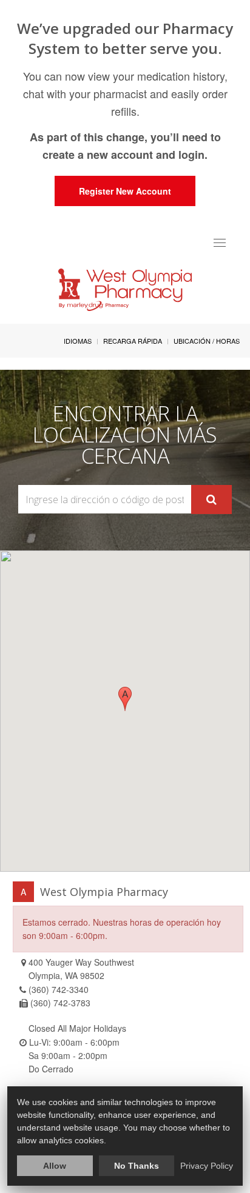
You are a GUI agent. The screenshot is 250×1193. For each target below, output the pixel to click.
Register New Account (125, 191)
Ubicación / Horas (207, 341)
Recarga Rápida (132, 341)
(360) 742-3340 (59, 989)
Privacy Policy (206, 1166)
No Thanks (136, 1166)
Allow (54, 1166)
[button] (125, 699)
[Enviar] (211, 499)
